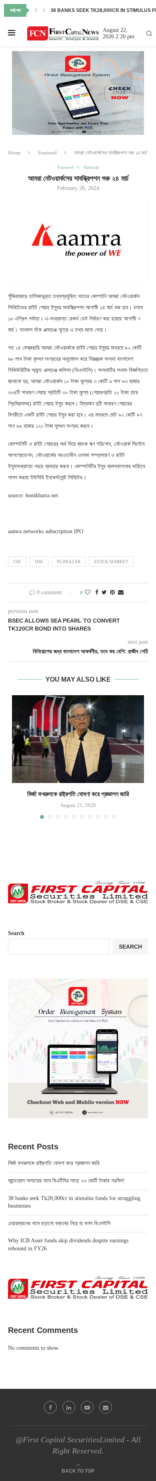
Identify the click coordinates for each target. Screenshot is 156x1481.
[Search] (149, 34)
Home (14, 153)
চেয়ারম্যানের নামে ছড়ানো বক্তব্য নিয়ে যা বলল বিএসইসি (59, 1223)
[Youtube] (87, 1407)
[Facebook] (50, 1407)
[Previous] (36, 10)
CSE (17, 561)
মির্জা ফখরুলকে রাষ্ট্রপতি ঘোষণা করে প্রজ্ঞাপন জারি (78, 794)
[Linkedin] (68, 1407)
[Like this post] (87, 592)
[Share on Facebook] (96, 592)
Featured (47, 153)
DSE (39, 561)
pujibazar (68, 561)
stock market (111, 561)
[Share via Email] (121, 592)
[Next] (44, 10)
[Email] (105, 1407)
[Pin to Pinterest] (112, 592)
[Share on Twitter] (104, 592)
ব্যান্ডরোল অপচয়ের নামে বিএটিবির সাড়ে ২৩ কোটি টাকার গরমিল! (66, 1181)
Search (16, 933)
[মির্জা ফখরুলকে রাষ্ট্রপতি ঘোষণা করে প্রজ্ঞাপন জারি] (78, 739)
